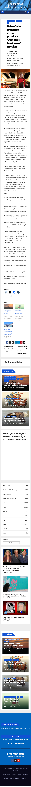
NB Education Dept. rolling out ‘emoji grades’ (8, 349)
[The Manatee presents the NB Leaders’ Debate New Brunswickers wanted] (15, 557)
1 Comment (15, 669)
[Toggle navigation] (14, 12)
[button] (25, 12)
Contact (6, 778)
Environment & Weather (10, 378)
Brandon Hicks (13, 51)
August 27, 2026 (11, 648)
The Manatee (15, 3)
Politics (6, 380)
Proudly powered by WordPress (10, 768)
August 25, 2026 (11, 685)
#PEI (21, 58)
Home (4, 774)
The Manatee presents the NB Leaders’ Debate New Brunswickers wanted (14, 568)
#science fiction (17, 63)
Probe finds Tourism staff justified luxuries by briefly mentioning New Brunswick (8, 331)
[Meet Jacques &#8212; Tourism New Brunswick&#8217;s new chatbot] (19, 306)
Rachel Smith (22, 704)
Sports (5, 528)
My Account (16, 778)
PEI (8, 23)
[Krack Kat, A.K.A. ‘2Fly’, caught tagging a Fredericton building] (15, 584)
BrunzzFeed (6, 485)
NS (4, 515)
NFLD (5, 511)
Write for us (15, 782)
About (8, 774)
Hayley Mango (19, 423)
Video (5, 533)
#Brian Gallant (11, 56)
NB (17, 378)
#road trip (10, 63)
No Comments (15, 651)
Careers (19, 774)
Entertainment (7, 398)
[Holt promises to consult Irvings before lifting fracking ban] (8, 306)
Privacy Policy (23, 778)
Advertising (13, 774)
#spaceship (10, 65)
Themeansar (15, 770)
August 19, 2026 (11, 704)
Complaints (25, 774)
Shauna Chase (19, 405)
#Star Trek (17, 65)
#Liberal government (13, 58)
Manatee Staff (19, 387)
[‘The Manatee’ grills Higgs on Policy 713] (15, 608)
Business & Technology (10, 376)
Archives (5, 539)
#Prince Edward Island (13, 60)
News (21, 378)
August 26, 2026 (11, 667)
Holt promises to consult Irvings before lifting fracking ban (14, 385)
